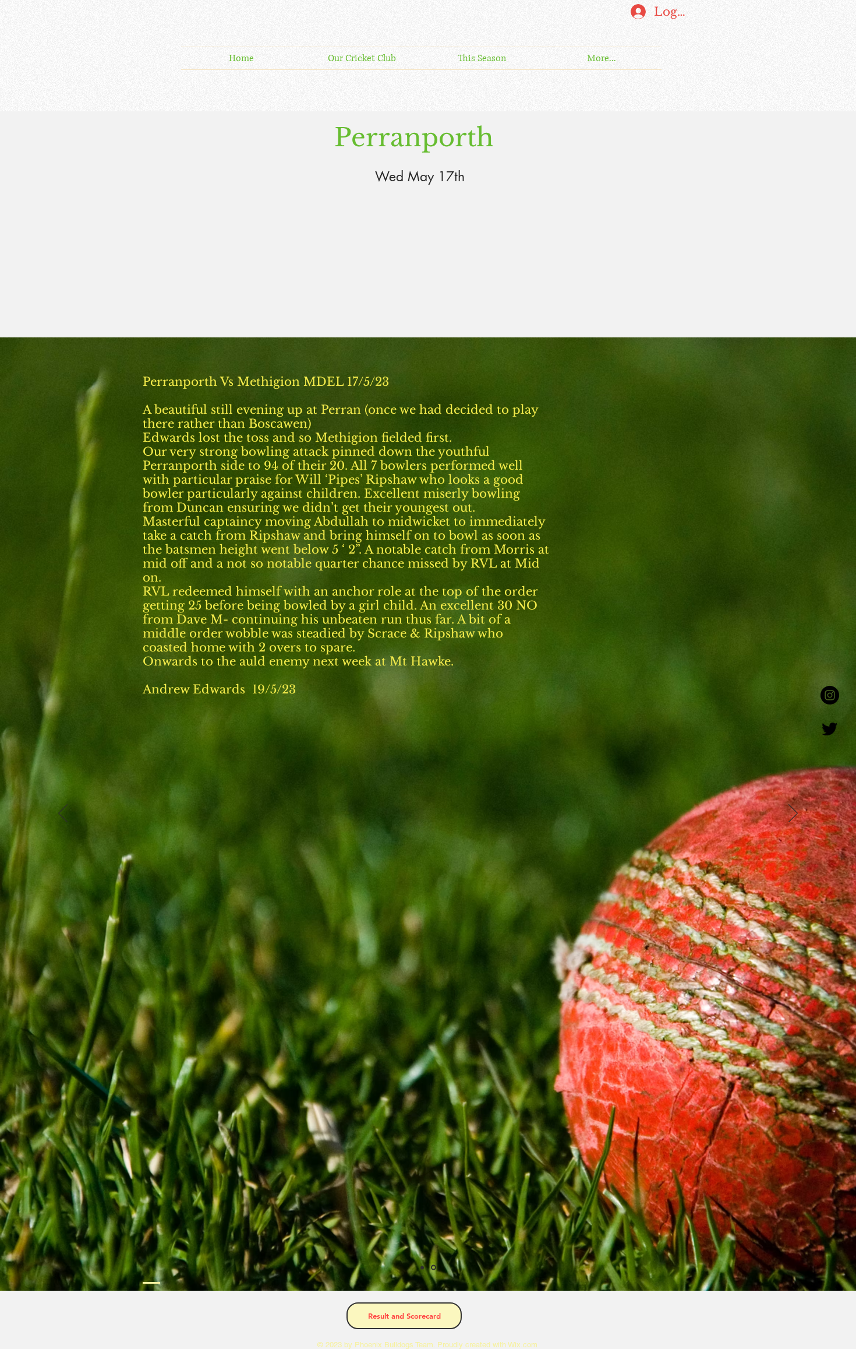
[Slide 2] (434, 1267)
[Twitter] (829, 728)
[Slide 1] (423, 1267)
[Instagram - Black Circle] (829, 695)
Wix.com (521, 1344)
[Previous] (63, 814)
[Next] (793, 814)
